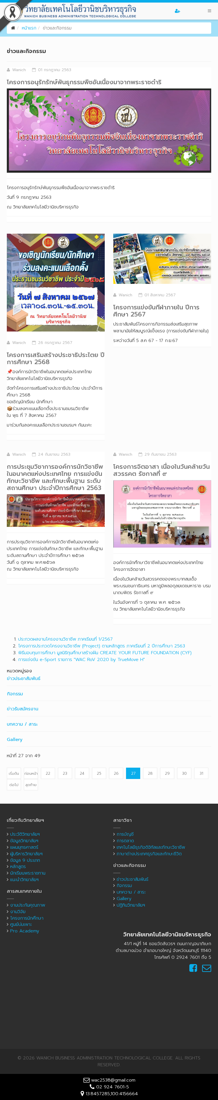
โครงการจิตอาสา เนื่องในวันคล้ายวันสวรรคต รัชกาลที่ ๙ (161, 470)
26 (116, 773)
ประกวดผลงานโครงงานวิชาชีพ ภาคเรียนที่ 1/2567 (65, 639)
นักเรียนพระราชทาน (27, 873)
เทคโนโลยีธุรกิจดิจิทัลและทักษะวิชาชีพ (151, 847)
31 (201, 773)
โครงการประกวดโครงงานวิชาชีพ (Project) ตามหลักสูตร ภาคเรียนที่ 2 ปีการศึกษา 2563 (101, 646)
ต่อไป (13, 785)
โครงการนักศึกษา (26, 918)
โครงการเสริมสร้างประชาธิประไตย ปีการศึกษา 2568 (55, 358)
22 (48, 773)
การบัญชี (125, 834)
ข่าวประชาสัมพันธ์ (23, 678)
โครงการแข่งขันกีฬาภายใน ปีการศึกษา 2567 (156, 311)
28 (150, 773)
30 (184, 773)
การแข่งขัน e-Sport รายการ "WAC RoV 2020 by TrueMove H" (81, 659)
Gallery (14, 739)
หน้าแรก (29, 28)
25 (99, 773)
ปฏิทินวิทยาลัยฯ (131, 905)
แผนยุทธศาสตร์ (24, 847)
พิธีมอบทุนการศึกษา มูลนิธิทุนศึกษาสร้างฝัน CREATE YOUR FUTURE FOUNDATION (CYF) (105, 652)
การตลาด (125, 840)
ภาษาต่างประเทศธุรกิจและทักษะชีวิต (149, 853)
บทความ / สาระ (22, 724)
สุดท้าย (31, 785)
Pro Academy (24, 931)
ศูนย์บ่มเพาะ (21, 924)
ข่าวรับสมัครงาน (22, 709)
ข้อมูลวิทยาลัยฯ (24, 840)
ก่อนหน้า (31, 773)
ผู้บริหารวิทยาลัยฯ (26, 853)
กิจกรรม (15, 694)
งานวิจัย (18, 911)
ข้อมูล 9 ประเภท (25, 860)
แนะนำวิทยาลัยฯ (24, 879)
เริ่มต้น (14, 773)
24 (82, 773)
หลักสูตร (18, 866)
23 (65, 773)
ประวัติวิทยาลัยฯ (25, 834)
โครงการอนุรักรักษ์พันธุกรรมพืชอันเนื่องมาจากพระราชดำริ (84, 82)
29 (167, 773)
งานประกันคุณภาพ (27, 905)
